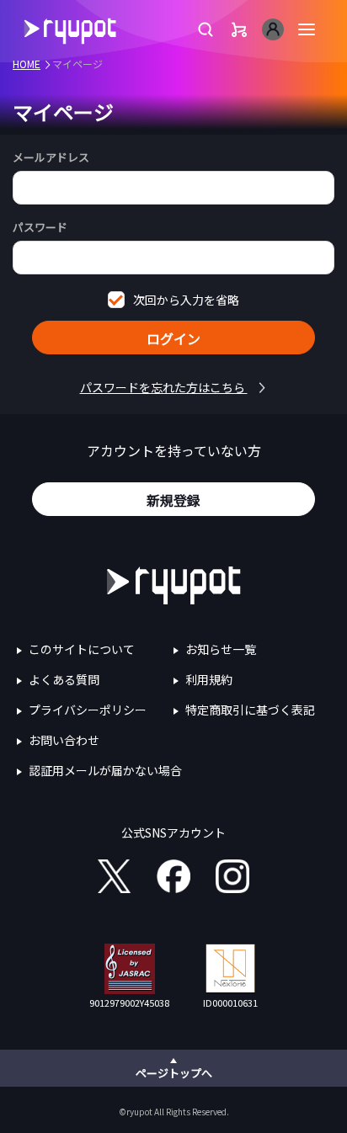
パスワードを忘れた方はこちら (164, 387)
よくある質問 (64, 679)
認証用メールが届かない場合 (105, 770)
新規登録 (173, 500)
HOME (26, 63)
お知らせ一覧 (220, 649)
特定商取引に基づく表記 (250, 709)
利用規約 (208, 679)
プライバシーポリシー (88, 709)
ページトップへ (174, 1073)
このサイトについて (82, 649)
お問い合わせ (64, 739)
